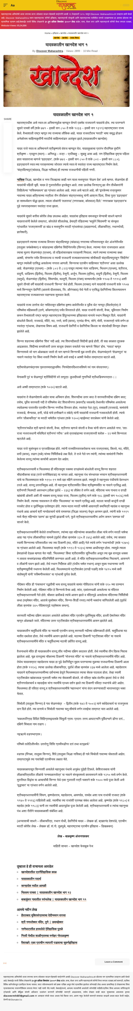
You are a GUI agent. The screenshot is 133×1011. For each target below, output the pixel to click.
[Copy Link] (7, 160)
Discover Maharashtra (49, 50)
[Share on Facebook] (7, 127)
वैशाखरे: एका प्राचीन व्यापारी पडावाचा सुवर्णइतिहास (49, 942)
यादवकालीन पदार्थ (31, 879)
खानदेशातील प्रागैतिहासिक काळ (39, 872)
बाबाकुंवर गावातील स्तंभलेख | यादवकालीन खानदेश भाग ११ (53, 899)
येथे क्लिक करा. (67, 995)
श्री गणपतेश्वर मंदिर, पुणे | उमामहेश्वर (42, 922)
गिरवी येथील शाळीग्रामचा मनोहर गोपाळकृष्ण (45, 936)
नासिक (20, 179)
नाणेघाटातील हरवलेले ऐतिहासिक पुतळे (42, 929)
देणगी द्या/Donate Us (12, 999)
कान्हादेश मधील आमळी (33, 886)
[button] (6, 5)
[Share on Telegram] (7, 152)
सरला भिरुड (74, 38)
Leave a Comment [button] (114, 962)
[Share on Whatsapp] (7, 143)
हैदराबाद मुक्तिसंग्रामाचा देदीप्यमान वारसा (43, 915)
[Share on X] (7, 135)
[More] (7, 168)
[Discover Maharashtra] (66, 5)
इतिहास (55, 33)
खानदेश (63, 33)
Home (48, 33)
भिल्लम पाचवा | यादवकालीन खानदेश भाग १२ (46, 892)
